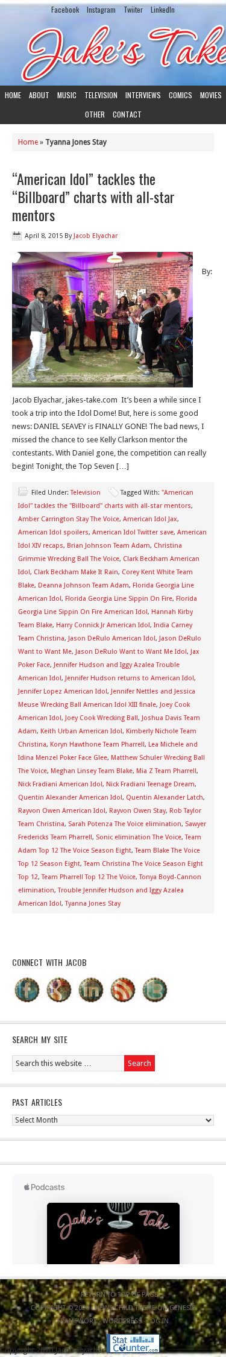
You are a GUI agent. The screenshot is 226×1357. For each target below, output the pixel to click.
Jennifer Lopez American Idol (62, 691)
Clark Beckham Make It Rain (76, 572)
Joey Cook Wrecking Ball (101, 718)
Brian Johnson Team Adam (108, 546)
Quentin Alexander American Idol (70, 797)
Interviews (143, 95)
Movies (211, 95)
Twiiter (133, 9)
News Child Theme (125, 1308)
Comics (180, 95)
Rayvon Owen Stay (137, 811)
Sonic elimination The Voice (138, 837)
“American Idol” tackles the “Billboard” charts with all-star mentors (93, 196)
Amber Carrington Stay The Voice (68, 519)
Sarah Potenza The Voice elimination (124, 824)
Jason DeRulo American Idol (111, 638)
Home (13, 95)
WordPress (122, 1321)
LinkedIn (163, 9)
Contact (127, 114)
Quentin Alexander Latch (164, 797)
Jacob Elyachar (96, 236)
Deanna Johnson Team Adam (83, 585)
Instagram (101, 9)
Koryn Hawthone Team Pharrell (97, 744)
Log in (158, 1321)
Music (67, 95)
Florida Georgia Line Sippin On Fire (118, 599)
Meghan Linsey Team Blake (92, 771)
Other (95, 114)
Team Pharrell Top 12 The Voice (89, 877)
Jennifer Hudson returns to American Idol (129, 678)
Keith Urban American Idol (81, 731)
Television (101, 95)
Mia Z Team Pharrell (166, 771)
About (39, 95)
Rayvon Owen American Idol (61, 811)
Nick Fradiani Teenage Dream (150, 784)
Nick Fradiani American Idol (60, 784)
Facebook (65, 9)
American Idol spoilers (53, 532)
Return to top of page (119, 1295)
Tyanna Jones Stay (93, 903)
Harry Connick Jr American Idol (103, 625)
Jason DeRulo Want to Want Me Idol (131, 652)
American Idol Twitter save (133, 532)
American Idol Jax (150, 519)
